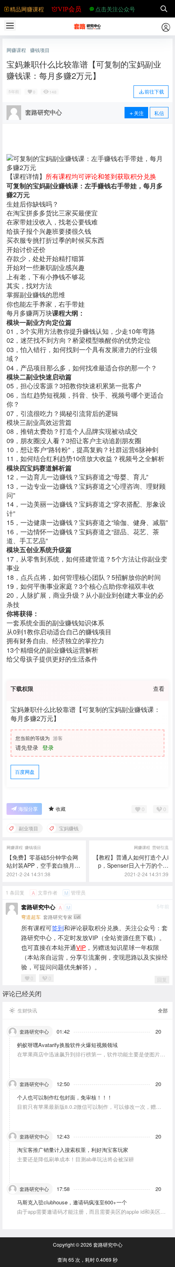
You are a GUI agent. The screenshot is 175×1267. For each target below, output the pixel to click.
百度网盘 (25, 771)
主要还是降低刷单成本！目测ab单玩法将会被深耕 (75, 1159)
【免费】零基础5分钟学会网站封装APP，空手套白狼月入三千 (43, 865)
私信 (159, 112)
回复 (162, 979)
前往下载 (154, 91)
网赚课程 (16, 50)
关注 (139, 112)
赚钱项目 (40, 50)
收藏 (61, 808)
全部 (163, 1010)
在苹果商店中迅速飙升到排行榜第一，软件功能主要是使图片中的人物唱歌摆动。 (91, 1057)
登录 (48, 747)
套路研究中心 (38, 907)
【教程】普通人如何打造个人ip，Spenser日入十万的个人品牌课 (130, 865)
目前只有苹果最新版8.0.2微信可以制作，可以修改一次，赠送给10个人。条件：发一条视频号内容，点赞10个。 (89, 1110)
